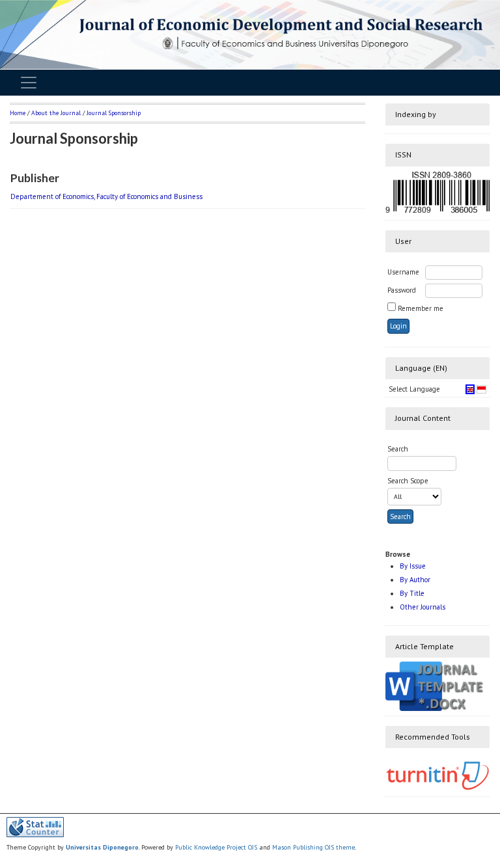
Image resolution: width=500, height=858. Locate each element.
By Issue (413, 565)
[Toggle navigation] (28, 83)
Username (403, 271)
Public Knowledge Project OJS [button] (216, 847)
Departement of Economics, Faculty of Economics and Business (106, 196)
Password (401, 290)
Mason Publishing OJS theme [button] (313, 847)
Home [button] (17, 113)
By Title (412, 593)
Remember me (420, 308)
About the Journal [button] (56, 113)
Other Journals (422, 606)
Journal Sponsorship (114, 113)
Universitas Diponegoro (102, 847)
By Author (415, 579)
